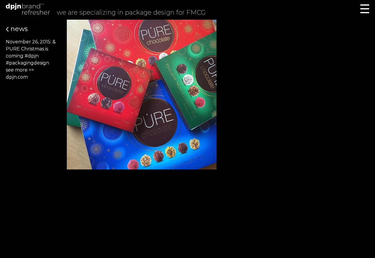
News (18, 29)
